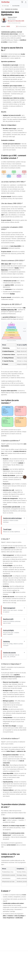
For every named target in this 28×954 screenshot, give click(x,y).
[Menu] (26, 2)
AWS (2, 263)
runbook (20, 463)
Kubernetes (4, 269)
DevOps (12, 293)
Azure (6, 263)
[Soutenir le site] (24, 477)
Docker (17, 267)
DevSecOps (5, 2)
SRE (15, 309)
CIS (14, 592)
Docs (2, 9)
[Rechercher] (22, 2)
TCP (2, 214)
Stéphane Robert (12, 17)
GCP (10, 263)
